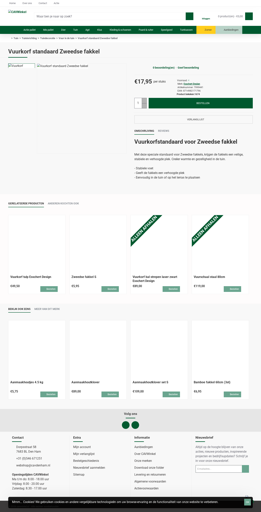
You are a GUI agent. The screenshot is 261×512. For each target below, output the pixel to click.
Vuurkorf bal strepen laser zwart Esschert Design (155, 279)
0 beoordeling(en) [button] (164, 67)
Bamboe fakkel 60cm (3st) (212, 382)
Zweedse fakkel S (83, 277)
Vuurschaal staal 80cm (209, 277)
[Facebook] (126, 425)
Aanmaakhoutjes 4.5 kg (26, 382)
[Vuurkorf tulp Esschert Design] (36, 243)
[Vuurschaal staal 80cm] (220, 243)
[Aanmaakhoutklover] (98, 349)
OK (247, 502)
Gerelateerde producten (26, 203)
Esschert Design (192, 84)
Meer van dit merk (47, 308)
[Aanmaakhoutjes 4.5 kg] (36, 349)
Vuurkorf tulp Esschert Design (30, 277)
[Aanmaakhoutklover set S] (159, 349)
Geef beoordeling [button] (188, 67)
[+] (144, 100)
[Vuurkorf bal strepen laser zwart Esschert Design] (159, 243)
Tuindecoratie (47, 38)
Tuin (16, 38)
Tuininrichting (29, 38)
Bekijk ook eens (19, 308)
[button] (201, 103)
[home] (9, 38)
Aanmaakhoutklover (85, 382)
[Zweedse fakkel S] (98, 243)
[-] (144, 105)
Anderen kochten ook (63, 203)
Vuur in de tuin (66, 38)
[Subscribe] (245, 469)
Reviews (163, 130)
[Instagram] (135, 425)
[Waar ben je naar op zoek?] (189, 16)
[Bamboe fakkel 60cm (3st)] (220, 349)
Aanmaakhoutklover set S (150, 382)
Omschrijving (144, 130)
